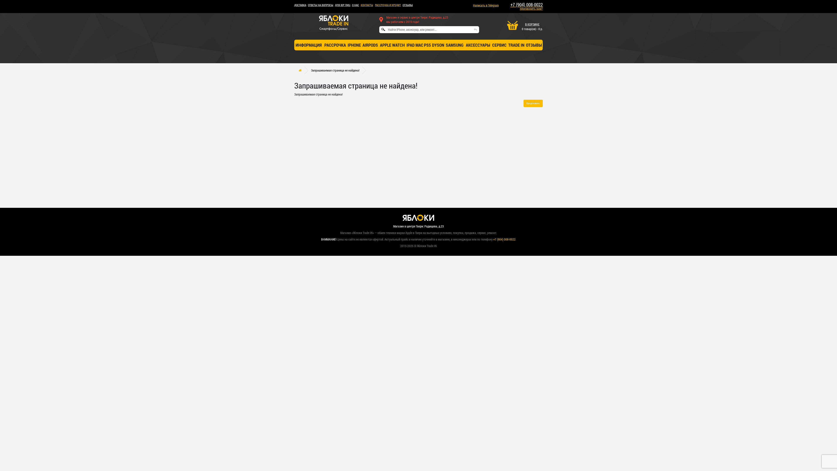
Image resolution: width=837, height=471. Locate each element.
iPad (411, 45)
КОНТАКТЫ (367, 5)
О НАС (355, 5)
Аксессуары (478, 45)
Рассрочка (335, 45)
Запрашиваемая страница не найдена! (335, 70)
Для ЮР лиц (342, 5)
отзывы (534, 45)
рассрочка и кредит (388, 5)
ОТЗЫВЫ (408, 5)
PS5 (427, 45)
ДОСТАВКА (300, 5)
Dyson (438, 45)
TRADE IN (516, 45)
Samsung (455, 45)
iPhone (354, 45)
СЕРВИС (499, 45)
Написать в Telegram (486, 5)
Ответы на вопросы (320, 5)
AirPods (370, 45)
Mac (419, 45)
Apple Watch (392, 45)
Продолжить (533, 103)
